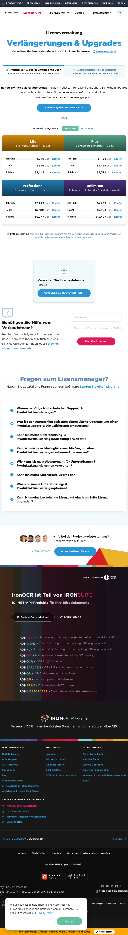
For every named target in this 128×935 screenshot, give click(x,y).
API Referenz (10, 765)
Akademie (89, 853)
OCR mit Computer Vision (61, 775)
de (121, 3)
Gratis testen (71, 617)
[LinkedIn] (121, 886)
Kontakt (78, 864)
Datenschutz (111, 904)
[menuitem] (34, 3)
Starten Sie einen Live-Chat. (100, 386)
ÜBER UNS (107, 3)
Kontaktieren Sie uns (77, 551)
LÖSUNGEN (71, 3)
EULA (86, 780)
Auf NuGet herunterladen (21, 806)
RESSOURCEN (89, 3)
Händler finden (91, 759)
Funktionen (58, 12)
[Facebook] (116, 886)
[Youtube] (107, 886)
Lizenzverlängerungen (96, 770)
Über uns (21, 853)
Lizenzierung (32, 12)
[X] (111, 886)
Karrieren (72, 853)
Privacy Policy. (45, 912)
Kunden (56, 853)
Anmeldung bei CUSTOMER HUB (64, 107)
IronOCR (7, 839)
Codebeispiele (10, 754)
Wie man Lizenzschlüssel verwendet (104, 775)
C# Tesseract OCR (56, 765)
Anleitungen (9, 759)
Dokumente (101, 12)
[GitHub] (102, 886)
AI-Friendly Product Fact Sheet (20, 791)
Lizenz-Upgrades (93, 765)
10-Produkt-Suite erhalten (32, 617)
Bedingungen (97, 904)
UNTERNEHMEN (52, 3)
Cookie (122, 904)
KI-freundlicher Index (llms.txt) (20, 786)
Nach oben (117, 839)
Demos (79, 12)
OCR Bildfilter (54, 770)
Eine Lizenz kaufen (94, 754)
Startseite (11, 12)
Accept (69, 921)
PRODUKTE (32, 3)
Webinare (106, 853)
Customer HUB (106, 51)
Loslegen (51, 754)
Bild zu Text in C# (56, 759)
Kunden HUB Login (56, 864)
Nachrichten (39, 853)
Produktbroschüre (12, 780)
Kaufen (56, 159)
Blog (4, 775)
